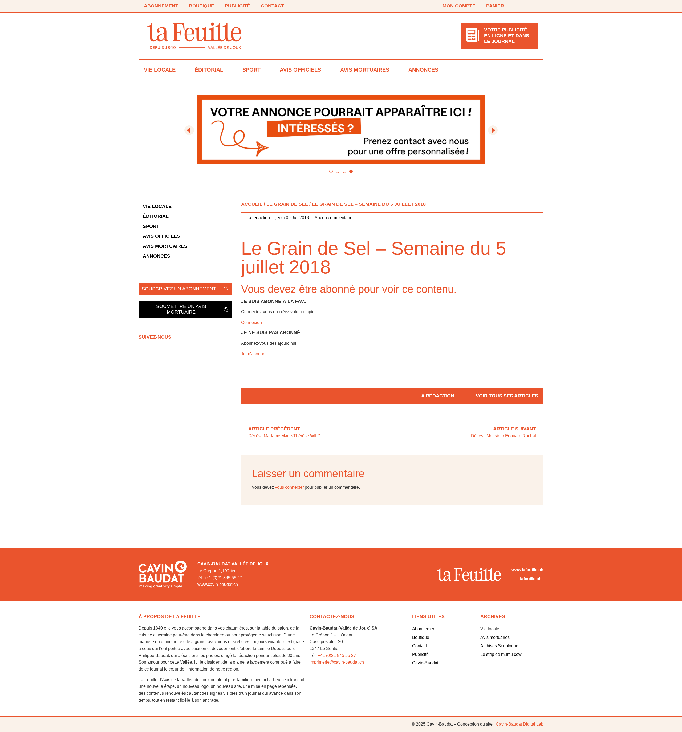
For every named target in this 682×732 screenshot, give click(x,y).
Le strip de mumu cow (501, 654)
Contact (272, 6)
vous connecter (289, 487)
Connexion (251, 322)
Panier (495, 6)
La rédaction (436, 395)
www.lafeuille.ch (527, 569)
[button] (189, 130)
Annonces (423, 70)
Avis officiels (300, 70)
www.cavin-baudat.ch (217, 584)
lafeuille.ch (531, 579)
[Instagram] (535, 6)
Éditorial (209, 70)
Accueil (251, 204)
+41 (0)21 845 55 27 (337, 655)
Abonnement (161, 6)
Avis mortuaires (364, 70)
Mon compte (459, 6)
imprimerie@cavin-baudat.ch (337, 662)
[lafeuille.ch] (515, 578)
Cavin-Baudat (425, 663)
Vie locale (160, 70)
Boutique (201, 6)
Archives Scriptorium (499, 646)
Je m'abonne (253, 354)
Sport (251, 70)
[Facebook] (520, 6)
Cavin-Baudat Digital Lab (519, 724)
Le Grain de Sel (287, 204)
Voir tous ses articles (507, 395)
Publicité (237, 6)
